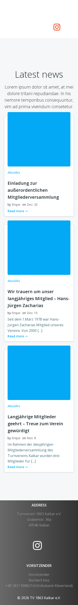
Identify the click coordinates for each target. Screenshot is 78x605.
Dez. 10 (32, 313)
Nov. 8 (31, 438)
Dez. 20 (32, 204)
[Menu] (57, 10)
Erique (16, 204)
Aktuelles (14, 172)
